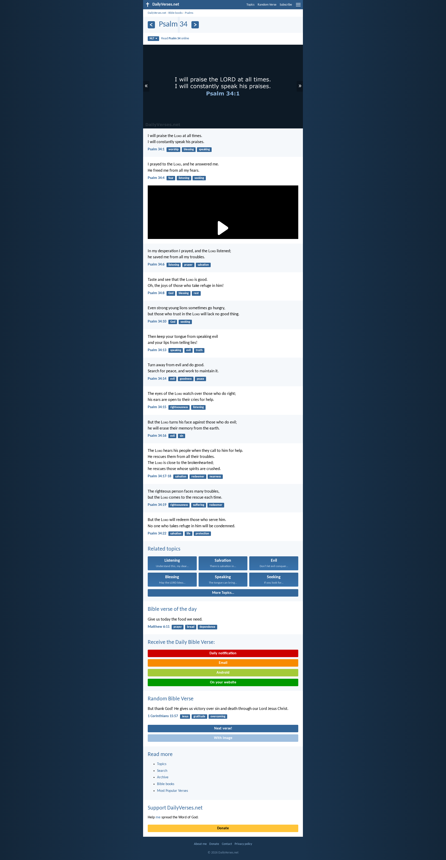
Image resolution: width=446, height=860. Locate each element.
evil (188, 350)
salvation (203, 264)
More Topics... (223, 593)
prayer (188, 264)
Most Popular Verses (172, 791)
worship (173, 149)
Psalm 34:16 (157, 436)
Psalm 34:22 (157, 533)
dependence (207, 626)
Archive (162, 777)
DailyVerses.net (157, 12)
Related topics (164, 549)
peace (200, 378)
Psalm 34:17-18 (159, 476)
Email (223, 663)
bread (190, 626)
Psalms (189, 12)
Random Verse (267, 5)
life (188, 533)
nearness (215, 476)
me (158, 817)
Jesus (185, 716)
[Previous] (151, 24)
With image (223, 738)
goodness (186, 378)
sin (181, 435)
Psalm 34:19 (157, 505)
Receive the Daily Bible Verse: (181, 642)
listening (184, 178)
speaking (204, 149)
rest (196, 293)
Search (162, 771)
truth (199, 350)
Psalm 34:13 (157, 350)
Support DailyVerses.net (175, 808)
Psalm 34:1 (156, 149)
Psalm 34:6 (156, 264)
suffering (198, 505)
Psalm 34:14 (157, 379)
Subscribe (286, 5)
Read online (175, 38)
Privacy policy (243, 844)
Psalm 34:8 (156, 293)
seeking (199, 178)
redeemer (197, 476)
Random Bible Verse (170, 699)
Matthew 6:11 (159, 627)
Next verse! (223, 728)
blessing (189, 149)
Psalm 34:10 (157, 321)
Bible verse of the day (172, 609)
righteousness (179, 407)
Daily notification (223, 653)
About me (200, 844)
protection (202, 533)
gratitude (199, 716)
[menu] (298, 6)
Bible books (175, 12)
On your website (223, 682)
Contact (227, 844)
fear (171, 178)
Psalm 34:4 (156, 178)
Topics (250, 5)
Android (223, 673)
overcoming (217, 716)
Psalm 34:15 (157, 407)
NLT (152, 38)
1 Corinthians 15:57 (163, 716)
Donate (223, 828)
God (171, 293)
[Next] (195, 24)
